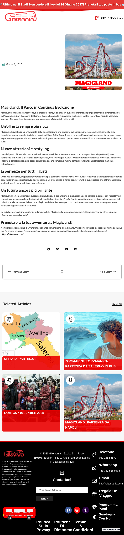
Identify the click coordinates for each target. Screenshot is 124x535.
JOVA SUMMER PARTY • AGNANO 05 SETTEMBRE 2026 (19, 515)
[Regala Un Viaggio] (94, 494)
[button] (48, 249)
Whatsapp (108, 465)
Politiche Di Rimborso (63, 526)
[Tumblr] (85, 510)
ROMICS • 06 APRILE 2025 (24, 413)
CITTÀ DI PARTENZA (20, 358)
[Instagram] (77, 510)
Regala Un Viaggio (108, 493)
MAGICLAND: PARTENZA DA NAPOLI (87, 425)
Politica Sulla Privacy (43, 526)
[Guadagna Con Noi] (94, 517)
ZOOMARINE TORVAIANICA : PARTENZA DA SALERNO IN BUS (90, 363)
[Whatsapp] (94, 467)
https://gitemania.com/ (12, 234)
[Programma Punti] (94, 507)
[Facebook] (68, 510)
